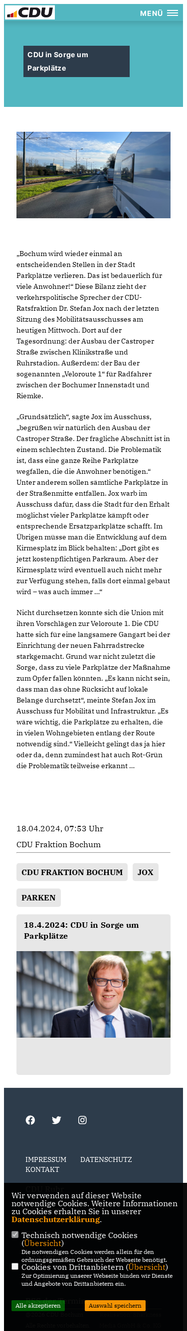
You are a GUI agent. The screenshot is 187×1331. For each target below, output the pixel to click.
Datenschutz (106, 1159)
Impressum (45, 1159)
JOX (146, 872)
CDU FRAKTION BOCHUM (72, 872)
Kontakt (42, 1169)
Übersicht (42, 1243)
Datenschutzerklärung (55, 1219)
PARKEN (38, 897)
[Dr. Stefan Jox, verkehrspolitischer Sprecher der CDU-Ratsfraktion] (93, 994)
